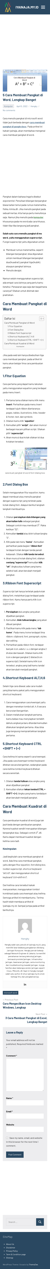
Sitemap (9, 1258)
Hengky (34, 106)
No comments (9, 110)
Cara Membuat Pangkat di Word (19, 322)
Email (9, 1111)
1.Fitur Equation (15, 326)
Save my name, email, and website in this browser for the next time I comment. (24, 1142)
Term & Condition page (16, 1254)
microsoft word (10, 992)
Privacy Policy (12, 1251)
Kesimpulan (20, 346)
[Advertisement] (25, 43)
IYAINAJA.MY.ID (27, 7)
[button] (40, 318)
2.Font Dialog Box (15, 329)
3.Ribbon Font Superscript (19, 333)
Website (10, 1124)
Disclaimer (10, 1247)
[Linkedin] (25, 984)
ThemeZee (33, 1264)
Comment (11, 1055)
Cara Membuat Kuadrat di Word (19, 343)
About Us (10, 1244)
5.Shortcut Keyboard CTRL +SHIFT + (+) (25, 340)
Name (9, 1098)
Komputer (8, 106)
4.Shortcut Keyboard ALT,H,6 (21, 336)
